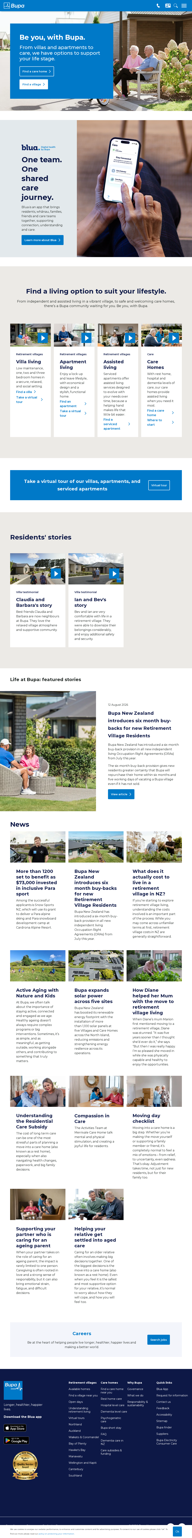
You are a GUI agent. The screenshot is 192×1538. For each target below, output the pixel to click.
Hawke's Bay (77, 1450)
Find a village (31, 84)
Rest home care (111, 1399)
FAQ (103, 1434)
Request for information (172, 1395)
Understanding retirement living (79, 1410)
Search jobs (158, 1339)
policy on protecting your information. (56, 1534)
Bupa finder (164, 1427)
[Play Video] (30, 335)
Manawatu (75, 1456)
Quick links (164, 1382)
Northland (75, 1424)
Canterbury (76, 1469)
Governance (135, 1389)
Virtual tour (159, 485)
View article (119, 794)
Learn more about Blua (40, 240)
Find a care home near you (112, 1390)
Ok (177, 1531)
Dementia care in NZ (112, 1442)
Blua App (162, 1389)
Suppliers (162, 1434)
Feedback (162, 1408)
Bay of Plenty (77, 1443)
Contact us (163, 1402)
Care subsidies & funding (111, 1452)
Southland (75, 1475)
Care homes (109, 1382)
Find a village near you (83, 1395)
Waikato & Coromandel (84, 1437)
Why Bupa (134, 1382)
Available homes (79, 1389)
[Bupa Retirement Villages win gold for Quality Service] (25, 1480)
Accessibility (164, 1414)
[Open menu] (184, 6)
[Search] (175, 6)
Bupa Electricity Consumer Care (166, 1442)
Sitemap (161, 1421)
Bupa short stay (111, 1427)
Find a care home (34, 71)
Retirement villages (83, 1382)
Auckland (75, 1431)
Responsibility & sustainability (137, 1403)
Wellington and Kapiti (83, 1462)
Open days (76, 1402)
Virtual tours (76, 1418)
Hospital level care (112, 1405)
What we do (135, 1395)
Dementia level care (114, 1411)
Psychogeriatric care (111, 1419)
